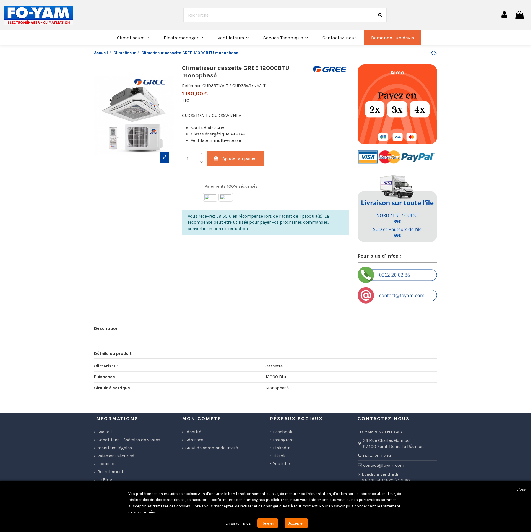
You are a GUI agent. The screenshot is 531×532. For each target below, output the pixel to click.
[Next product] (435, 53)
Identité (193, 431)
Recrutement (110, 471)
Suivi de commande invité (211, 447)
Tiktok (279, 455)
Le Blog (104, 479)
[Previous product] (432, 53)
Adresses (194, 439)
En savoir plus (238, 523)
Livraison (106, 463)
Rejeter (267, 523)
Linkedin (281, 447)
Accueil (104, 431)
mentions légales (114, 447)
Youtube (281, 463)
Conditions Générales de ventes (128, 439)
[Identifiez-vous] (504, 15)
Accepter (296, 523)
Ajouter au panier (239, 158)
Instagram (283, 439)
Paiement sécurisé (115, 455)
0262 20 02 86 (377, 455)
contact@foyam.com (383, 465)
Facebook (282, 431)
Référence (191, 85)
